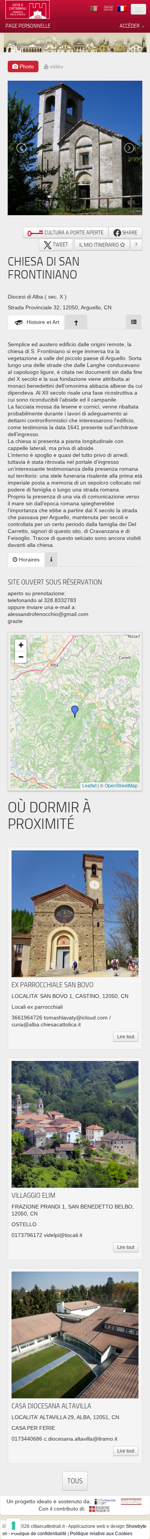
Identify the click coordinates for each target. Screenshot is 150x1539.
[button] (75, 712)
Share (129, 232)
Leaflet (89, 785)
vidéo (55, 66)
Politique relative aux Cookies (101, 1533)
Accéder (130, 25)
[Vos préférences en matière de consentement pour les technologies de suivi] (13, 1525)
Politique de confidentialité (39, 1533)
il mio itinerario (99, 244)
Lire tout (125, 1036)
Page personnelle (27, 25)
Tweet (60, 244)
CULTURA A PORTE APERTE (73, 232)
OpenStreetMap (121, 785)
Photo (26, 66)
